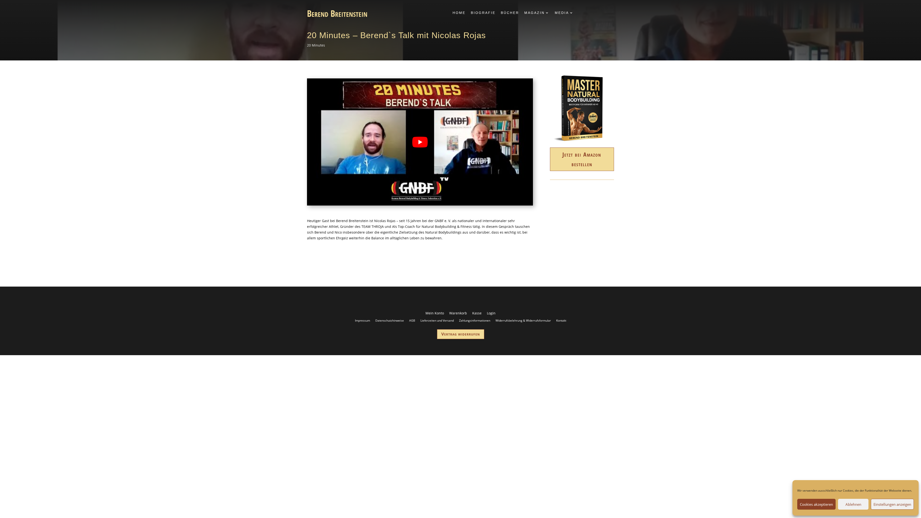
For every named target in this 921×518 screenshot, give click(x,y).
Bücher (510, 13)
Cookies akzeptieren (816, 504)
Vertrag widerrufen (460, 334)
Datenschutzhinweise (389, 320)
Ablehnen (853, 504)
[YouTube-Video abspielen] (420, 142)
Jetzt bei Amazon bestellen (581, 159)
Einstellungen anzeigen (892, 504)
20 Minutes (316, 45)
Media (562, 13)
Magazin (534, 13)
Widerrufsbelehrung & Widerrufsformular (523, 320)
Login (491, 313)
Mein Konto (434, 313)
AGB (412, 320)
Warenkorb (458, 313)
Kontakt (561, 320)
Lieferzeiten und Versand (437, 320)
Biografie (483, 13)
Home (459, 13)
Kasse (477, 313)
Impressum (362, 320)
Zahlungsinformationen (474, 320)
